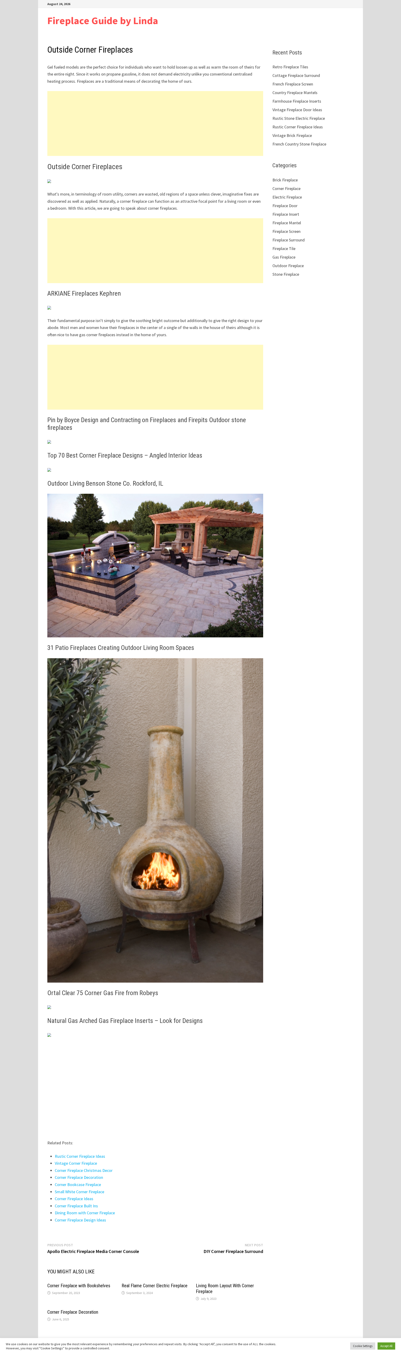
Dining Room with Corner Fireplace (85, 1212)
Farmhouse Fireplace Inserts (296, 101)
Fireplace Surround (288, 240)
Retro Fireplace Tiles (290, 67)
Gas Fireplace (283, 257)
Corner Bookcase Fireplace (78, 1184)
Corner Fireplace (286, 188)
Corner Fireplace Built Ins (76, 1205)
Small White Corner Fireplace (79, 1191)
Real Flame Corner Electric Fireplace (155, 1285)
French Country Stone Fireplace (299, 144)
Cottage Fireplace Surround (296, 75)
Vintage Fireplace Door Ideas (297, 109)
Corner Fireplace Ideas (74, 1198)
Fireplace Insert (285, 214)
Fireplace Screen (286, 231)
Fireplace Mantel (286, 222)
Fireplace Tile (283, 248)
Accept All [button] (386, 1346)
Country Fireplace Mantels (294, 92)
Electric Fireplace (287, 197)
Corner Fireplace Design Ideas (80, 1220)
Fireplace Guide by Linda (102, 20)
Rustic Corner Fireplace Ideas (80, 1156)
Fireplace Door (285, 205)
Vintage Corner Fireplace (76, 1163)
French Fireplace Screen (292, 84)
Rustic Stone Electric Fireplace (298, 118)
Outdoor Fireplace (288, 265)
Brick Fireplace (285, 180)
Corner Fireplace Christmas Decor (84, 1170)
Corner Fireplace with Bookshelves (78, 1285)
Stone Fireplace (285, 274)
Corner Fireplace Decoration (79, 1177)
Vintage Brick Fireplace (292, 135)
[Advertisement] (155, 123)
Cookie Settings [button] (362, 1346)
